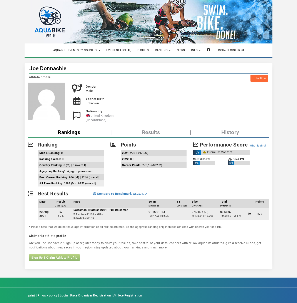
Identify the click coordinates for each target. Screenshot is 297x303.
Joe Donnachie (48, 68)
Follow (261, 78)
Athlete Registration (127, 295)
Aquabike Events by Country (75, 50)
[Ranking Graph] (250, 213)
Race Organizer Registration (90, 295)
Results (143, 50)
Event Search (117, 50)
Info (195, 50)
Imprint (30, 295)
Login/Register (229, 50)
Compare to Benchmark (114, 193)
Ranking (162, 50)
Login (64, 295)
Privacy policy (47, 295)
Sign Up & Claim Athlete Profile (54, 257)
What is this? (258, 145)
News (181, 50)
